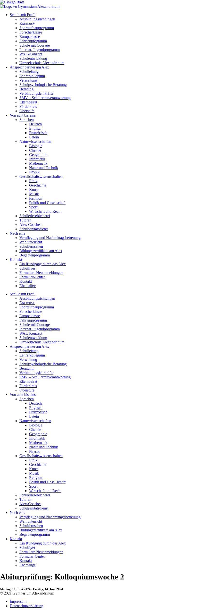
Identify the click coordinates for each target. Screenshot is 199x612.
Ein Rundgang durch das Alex (42, 264)
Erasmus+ (27, 23)
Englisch (35, 128)
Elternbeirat (28, 102)
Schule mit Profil (22, 15)
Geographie (38, 155)
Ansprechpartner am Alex (29, 67)
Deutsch (35, 124)
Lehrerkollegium (32, 76)
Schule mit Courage (34, 45)
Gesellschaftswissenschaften (41, 176)
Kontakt (16, 259)
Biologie (35, 146)
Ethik (33, 181)
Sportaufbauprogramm (36, 28)
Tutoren (25, 220)
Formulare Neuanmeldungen (41, 273)
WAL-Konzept (30, 54)
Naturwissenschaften (35, 141)
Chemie (35, 150)
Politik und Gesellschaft (47, 203)
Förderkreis (28, 106)
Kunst (33, 189)
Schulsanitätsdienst (33, 229)
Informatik (37, 159)
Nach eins (17, 233)
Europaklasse (29, 36)
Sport (33, 207)
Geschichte (37, 185)
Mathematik (38, 163)
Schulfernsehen (31, 246)
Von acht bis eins (23, 115)
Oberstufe (26, 111)
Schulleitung (29, 71)
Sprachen (26, 120)
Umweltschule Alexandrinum (41, 63)
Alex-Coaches (30, 224)
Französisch (38, 133)
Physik (34, 172)
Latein (34, 137)
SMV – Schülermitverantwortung (45, 98)
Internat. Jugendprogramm (39, 50)
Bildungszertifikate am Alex (40, 251)
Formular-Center (32, 277)
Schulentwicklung (33, 58)
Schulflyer (27, 268)
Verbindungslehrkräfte (36, 93)
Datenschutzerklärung (26, 606)
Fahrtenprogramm (33, 41)
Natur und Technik (43, 168)
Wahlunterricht (30, 242)
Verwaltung (28, 80)
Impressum (18, 601)
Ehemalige (27, 286)
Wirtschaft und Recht (45, 211)
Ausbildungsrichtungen (37, 19)
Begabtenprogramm (34, 255)
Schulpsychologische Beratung (43, 85)
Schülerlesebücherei (34, 216)
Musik (34, 194)
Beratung (26, 89)
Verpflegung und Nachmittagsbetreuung (50, 238)
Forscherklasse (30, 32)
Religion (35, 198)
